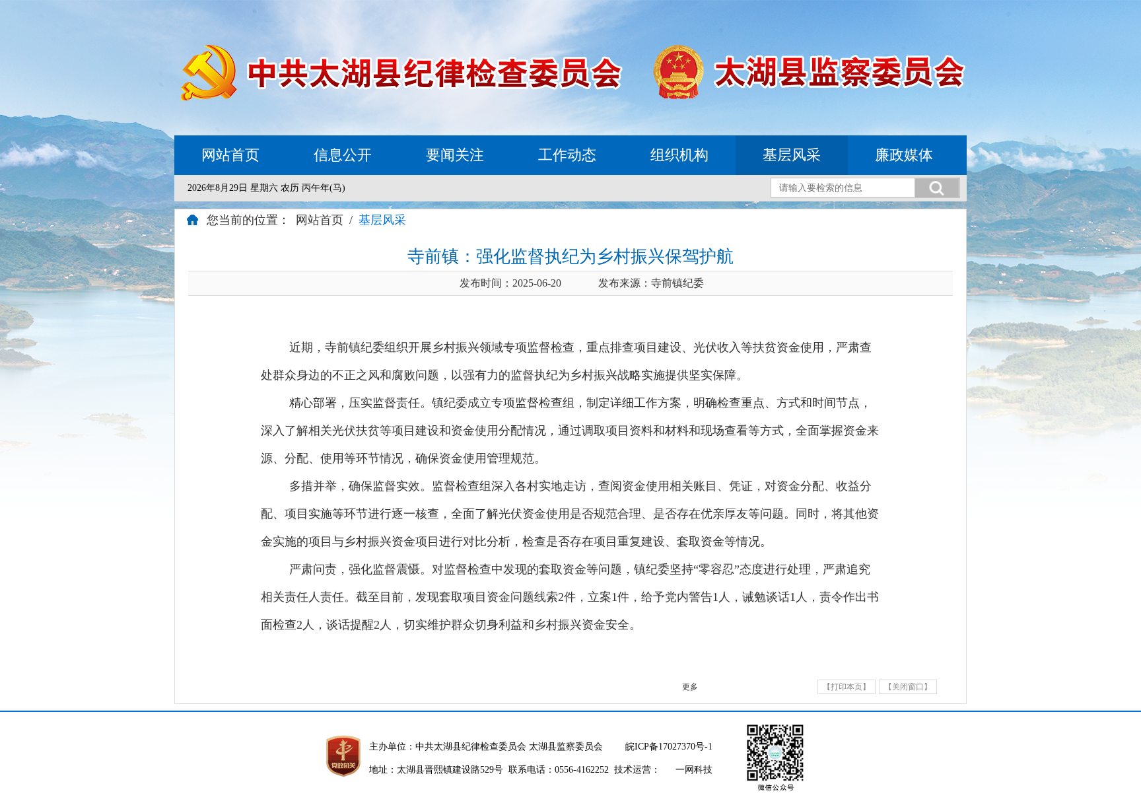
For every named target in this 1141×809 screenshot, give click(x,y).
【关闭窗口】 (908, 686)
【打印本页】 (846, 686)
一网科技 (693, 770)
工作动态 (567, 155)
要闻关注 (455, 155)
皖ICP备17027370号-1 (668, 747)
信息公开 (343, 155)
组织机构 (679, 155)
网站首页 (230, 155)
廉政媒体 (904, 155)
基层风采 (792, 155)
